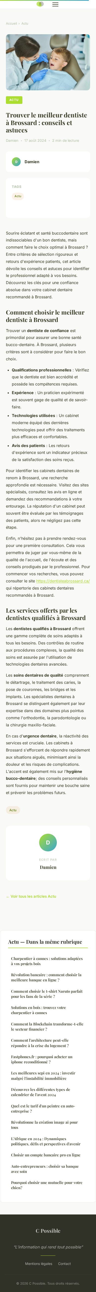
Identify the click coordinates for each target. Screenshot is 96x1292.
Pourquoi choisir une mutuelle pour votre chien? (46, 1185)
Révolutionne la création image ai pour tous (44, 1125)
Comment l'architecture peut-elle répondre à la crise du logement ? (40, 1043)
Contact (64, 1263)
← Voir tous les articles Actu (31, 896)
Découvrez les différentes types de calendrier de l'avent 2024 (40, 1092)
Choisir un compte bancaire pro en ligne (45, 1154)
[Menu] (55, 4)
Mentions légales (38, 1263)
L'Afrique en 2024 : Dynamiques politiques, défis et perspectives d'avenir (45, 1141)
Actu (24, 23)
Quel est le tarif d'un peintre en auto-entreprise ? (43, 1108)
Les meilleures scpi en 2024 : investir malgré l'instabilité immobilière (43, 1075)
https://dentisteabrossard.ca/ (63, 580)
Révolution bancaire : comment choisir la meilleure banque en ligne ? (46, 977)
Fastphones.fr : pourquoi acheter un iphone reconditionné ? (41, 1059)
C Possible (48, 1230)
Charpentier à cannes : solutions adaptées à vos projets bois (47, 961)
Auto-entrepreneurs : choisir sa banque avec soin (45, 1169)
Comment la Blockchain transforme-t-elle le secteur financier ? (47, 1026)
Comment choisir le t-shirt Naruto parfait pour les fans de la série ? (46, 994)
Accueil (11, 23)
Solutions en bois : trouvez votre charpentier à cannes (38, 1010)
